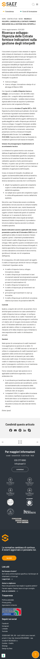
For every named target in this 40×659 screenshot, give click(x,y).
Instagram (5, 626)
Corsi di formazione (29, 12)
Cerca (33, 4)
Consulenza (9, 12)
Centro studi (12, 19)
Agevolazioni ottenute (9, 605)
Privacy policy (6, 602)
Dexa (10, 648)
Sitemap (4, 646)
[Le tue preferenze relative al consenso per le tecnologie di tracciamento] (3, 655)
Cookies (4, 643)
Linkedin (5, 629)
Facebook (5, 623)
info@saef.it (20, 463)
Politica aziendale (8, 600)
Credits (11, 643)
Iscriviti (9, 558)
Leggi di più (6, 579)
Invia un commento (8, 591)
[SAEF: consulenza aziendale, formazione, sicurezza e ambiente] (9, 4)
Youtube (5, 631)
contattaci (20, 469)
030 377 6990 (20, 460)
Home (4, 19)
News (21, 19)
